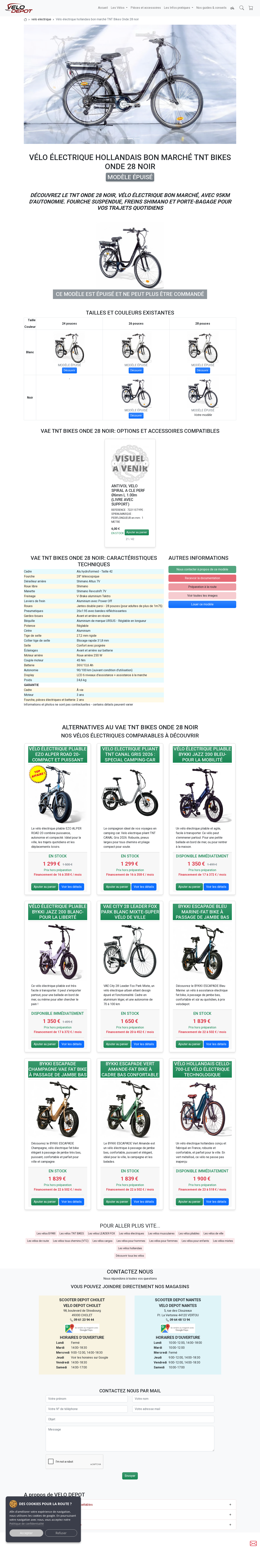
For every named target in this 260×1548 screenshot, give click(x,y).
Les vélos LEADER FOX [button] (101, 1233)
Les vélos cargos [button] (102, 1240)
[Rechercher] (242, 8)
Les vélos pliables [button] (189, 1233)
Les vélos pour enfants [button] (195, 1240)
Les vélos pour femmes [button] (163, 1240)
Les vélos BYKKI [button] (46, 1233)
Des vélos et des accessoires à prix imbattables (60, 1504)
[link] (57, 755)
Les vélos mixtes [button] (223, 1240)
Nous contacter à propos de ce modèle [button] (202, 569)
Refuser (61, 1533)
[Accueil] (25, 19)
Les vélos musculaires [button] (161, 1233)
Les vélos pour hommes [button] (131, 1240)
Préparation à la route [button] (202, 587)
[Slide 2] (137, 138)
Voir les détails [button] (71, 887)
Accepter (26, 1533)
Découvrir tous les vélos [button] (130, 1255)
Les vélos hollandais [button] (130, 1248)
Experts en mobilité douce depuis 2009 (54, 1514)
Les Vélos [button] (118, 7)
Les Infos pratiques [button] (177, 7)
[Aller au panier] (251, 8)
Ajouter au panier (136, 532)
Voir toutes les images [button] (202, 595)
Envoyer (130, 1476)
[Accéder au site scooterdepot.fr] (232, 8)
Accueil (103, 7)
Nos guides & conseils (211, 7)
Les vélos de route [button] (38, 1240)
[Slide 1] (130, 138)
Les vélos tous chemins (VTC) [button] (71, 1240)
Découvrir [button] (69, 370)
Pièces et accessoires (146, 7)
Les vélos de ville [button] (213, 1233)
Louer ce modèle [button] (202, 604)
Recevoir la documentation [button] (202, 578)
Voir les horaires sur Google (89, 1357)
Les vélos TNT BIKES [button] (72, 1233)
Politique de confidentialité (27, 1523)
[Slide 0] (123, 138)
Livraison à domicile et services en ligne (54, 1525)
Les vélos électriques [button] (131, 1233)
